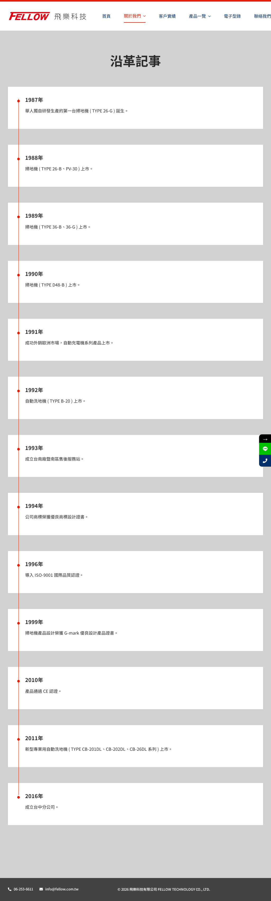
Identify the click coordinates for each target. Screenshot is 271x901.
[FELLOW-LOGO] (48, 13)
